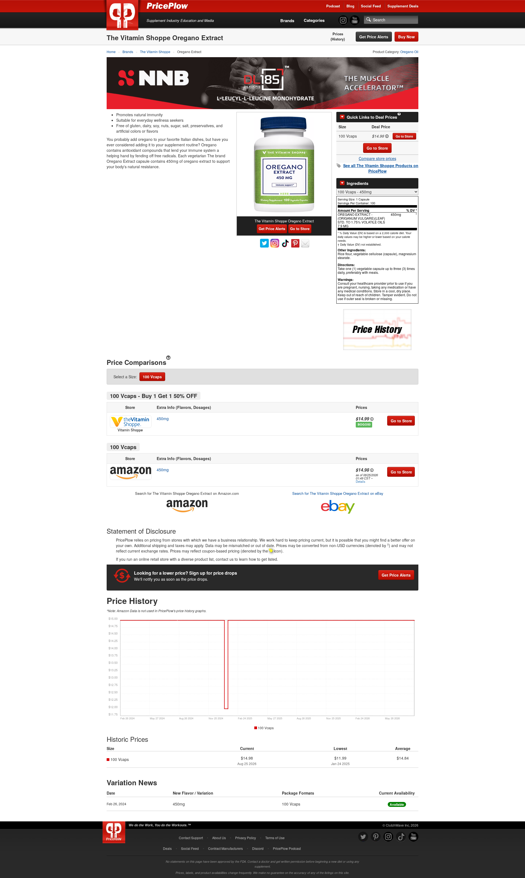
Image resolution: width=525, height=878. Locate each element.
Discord (258, 848)
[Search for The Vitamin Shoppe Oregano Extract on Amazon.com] (187, 505)
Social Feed (371, 5)
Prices (337, 33)
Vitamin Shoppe (130, 429)
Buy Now (406, 36)
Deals (167, 848)
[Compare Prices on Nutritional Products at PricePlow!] (115, 831)
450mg (163, 418)
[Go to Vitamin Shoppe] (130, 422)
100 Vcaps (152, 376)
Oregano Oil (409, 51)
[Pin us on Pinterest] (376, 837)
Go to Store (404, 136)
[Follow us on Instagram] (388, 837)
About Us (219, 837)
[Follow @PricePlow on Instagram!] (343, 20)
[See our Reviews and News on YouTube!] (413, 837)
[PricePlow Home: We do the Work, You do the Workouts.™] (123, 16)
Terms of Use (275, 837)
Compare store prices (377, 158)
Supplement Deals (402, 5)
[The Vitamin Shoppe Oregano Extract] (284, 164)
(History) (338, 39)
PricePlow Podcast (287, 848)
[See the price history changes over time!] (377, 329)
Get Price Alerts (373, 36)
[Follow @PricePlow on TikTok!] (401, 837)
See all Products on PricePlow (380, 168)
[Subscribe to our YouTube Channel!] (355, 20)
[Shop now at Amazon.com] (130, 473)
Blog (350, 5)
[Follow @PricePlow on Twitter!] (363, 837)
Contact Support (191, 837)
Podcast (333, 5)
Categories (314, 20)
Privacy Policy (245, 837)
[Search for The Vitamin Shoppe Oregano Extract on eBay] (338, 505)
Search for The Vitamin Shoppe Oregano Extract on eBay (337, 493)
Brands (287, 21)
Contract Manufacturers (225, 848)
